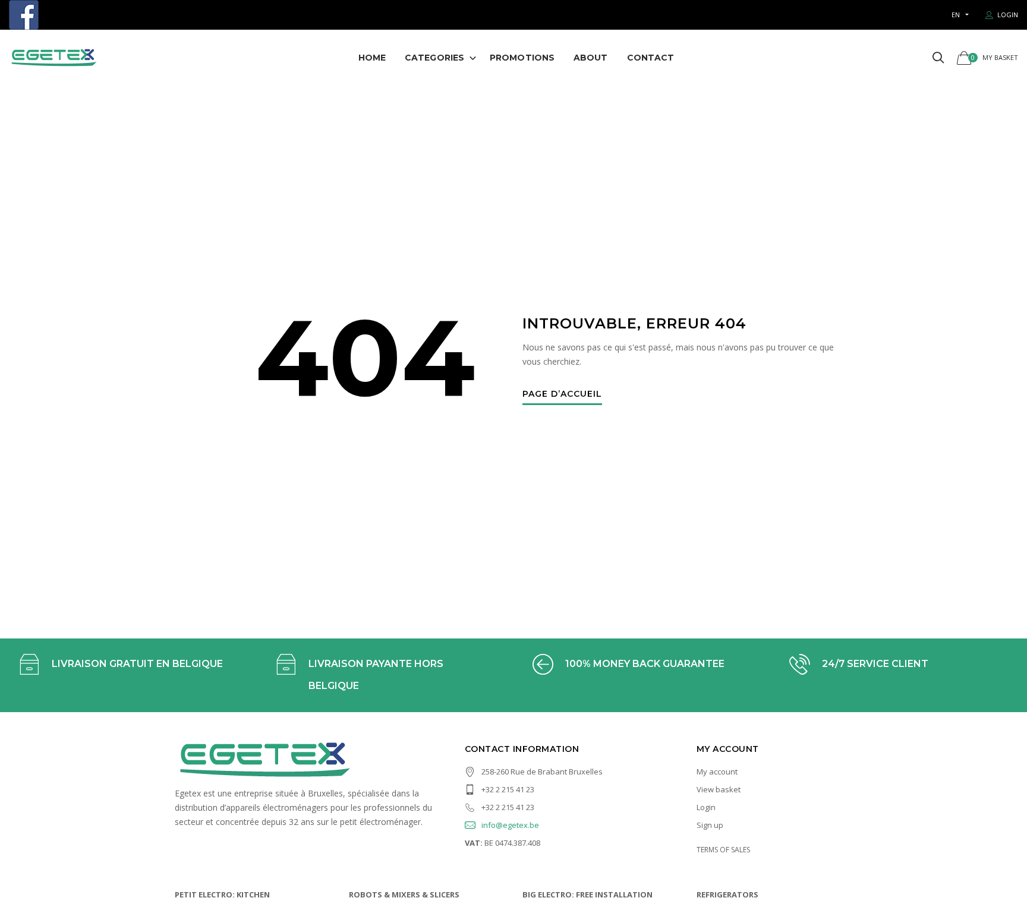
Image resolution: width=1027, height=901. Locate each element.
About (591, 57)
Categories (434, 57)
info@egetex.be (510, 825)
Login (706, 807)
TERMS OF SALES (723, 850)
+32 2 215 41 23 (507, 789)
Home (372, 57)
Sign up (710, 825)
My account (717, 771)
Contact (651, 57)
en (956, 14)
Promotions (522, 57)
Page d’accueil (562, 394)
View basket (719, 789)
